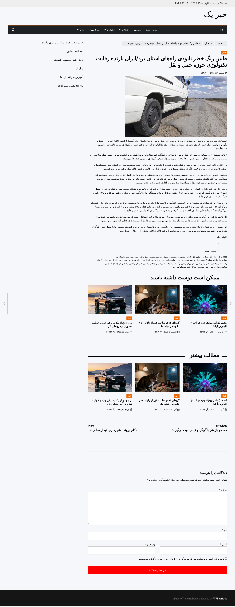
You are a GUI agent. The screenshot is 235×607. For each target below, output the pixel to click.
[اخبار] (208, 46)
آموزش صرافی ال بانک (71, 77)
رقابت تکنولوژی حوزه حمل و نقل (214, 263)
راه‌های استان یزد (168, 260)
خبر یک (215, 14)
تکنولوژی (110, 30)
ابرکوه (219, 257)
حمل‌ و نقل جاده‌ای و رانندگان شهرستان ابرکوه (208, 260)
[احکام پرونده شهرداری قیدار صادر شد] (4, 303)
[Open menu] (221, 30)
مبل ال (79, 68)
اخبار (224, 53)
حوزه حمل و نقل (182, 260)
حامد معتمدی (154, 257)
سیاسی (137, 30)
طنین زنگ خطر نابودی (176, 263)
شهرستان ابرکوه (193, 263)
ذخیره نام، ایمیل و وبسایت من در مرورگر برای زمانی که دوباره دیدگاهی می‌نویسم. (181, 558)
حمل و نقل (144, 257)
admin (203, 73)
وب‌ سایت (150, 544)
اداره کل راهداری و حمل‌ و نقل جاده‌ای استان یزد (197, 257)
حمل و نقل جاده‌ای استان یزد (127, 257)
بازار (82, 30)
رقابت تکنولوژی (101, 260)
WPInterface (220, 598)
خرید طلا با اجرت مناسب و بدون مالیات (62, 42)
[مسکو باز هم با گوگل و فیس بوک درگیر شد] (231, 303)
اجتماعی (125, 30)
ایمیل (223, 544)
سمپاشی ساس (75, 51)
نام (224, 530)
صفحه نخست (152, 30)
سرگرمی (95, 30)
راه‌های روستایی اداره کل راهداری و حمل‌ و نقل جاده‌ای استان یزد (134, 260)
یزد (174, 267)
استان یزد (173, 257)
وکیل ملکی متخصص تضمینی (68, 59)
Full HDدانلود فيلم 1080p (69, 85)
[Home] (220, 46)
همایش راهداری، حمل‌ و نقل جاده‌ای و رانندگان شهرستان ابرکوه (202, 267)
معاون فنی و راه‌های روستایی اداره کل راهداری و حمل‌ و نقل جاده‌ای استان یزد (135, 263)
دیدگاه (223, 490)
